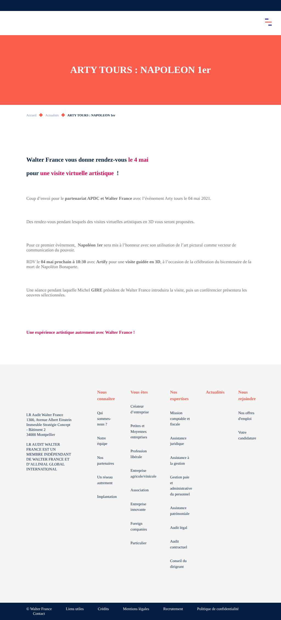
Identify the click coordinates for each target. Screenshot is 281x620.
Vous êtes (139, 392)
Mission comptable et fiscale (180, 419)
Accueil (31, 115)
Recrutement (173, 609)
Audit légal (178, 528)
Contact (39, 614)
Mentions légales (136, 609)
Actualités (52, 115)
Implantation (107, 497)
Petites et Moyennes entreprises (139, 431)
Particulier (139, 543)
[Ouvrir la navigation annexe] (8, 5)
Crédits (103, 609)
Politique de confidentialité (218, 609)
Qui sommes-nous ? (104, 419)
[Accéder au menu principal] (268, 22)
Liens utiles (75, 609)
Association (140, 490)
